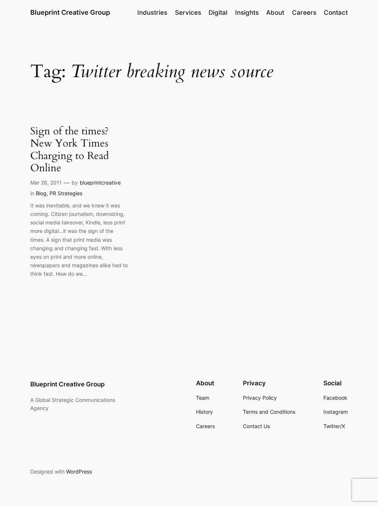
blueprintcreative (100, 182)
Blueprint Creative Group (70, 12)
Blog (41, 193)
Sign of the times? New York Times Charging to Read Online (69, 149)
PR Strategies (65, 193)
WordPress (79, 471)
